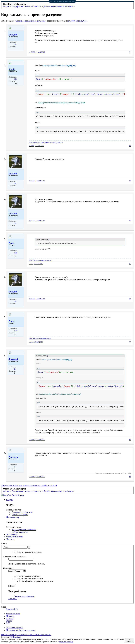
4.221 (15, 79)
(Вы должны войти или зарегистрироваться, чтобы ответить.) (29, 485)
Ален (11, 243)
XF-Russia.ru (15, 637)
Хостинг (10, 539)
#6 (130, 298)
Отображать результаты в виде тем (37, 581)
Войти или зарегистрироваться (62, 1)
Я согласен (129, 641)
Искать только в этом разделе (29, 578)
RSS (8, 623)
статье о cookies (66, 642)
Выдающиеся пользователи (24, 529)
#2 (130, 146)
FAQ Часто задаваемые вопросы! (40, 260)
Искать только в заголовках (29, 552)
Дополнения (12, 534)
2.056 (15, 253)
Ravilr (12, 69)
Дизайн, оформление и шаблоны (30, 21)
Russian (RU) (12, 609)
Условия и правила (14, 628)
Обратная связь (13, 614)
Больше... (12, 599)
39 (14, 369)
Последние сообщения (22, 512)
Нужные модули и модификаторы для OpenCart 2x (46, 142)
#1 (130, 52)
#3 (130, 180)
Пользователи (12, 517)
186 (15, 44)
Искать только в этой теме (28, 576)
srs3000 (71, 21)
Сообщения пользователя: (14, 556)
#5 (130, 264)
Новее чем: (8, 568)
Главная (9, 618)
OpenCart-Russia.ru (14, 537)
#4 (130, 220)
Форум (9, 499)
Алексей (13, 359)
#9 (130, 477)
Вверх (9, 621)
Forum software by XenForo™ (26, 634)
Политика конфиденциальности (20, 630)
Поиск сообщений (20, 514)
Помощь (10, 616)
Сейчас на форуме (20, 532)
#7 (130, 342)
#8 (130, 440)
